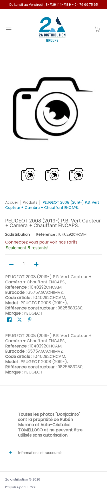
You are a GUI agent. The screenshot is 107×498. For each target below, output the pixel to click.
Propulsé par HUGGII (20, 487)
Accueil (11, 202)
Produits (30, 202)
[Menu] (8, 29)
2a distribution (16, 479)
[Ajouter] (36, 264)
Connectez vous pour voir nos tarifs (41, 242)
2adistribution (17, 234)
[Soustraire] (11, 264)
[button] (97, 29)
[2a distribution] (52, 29)
